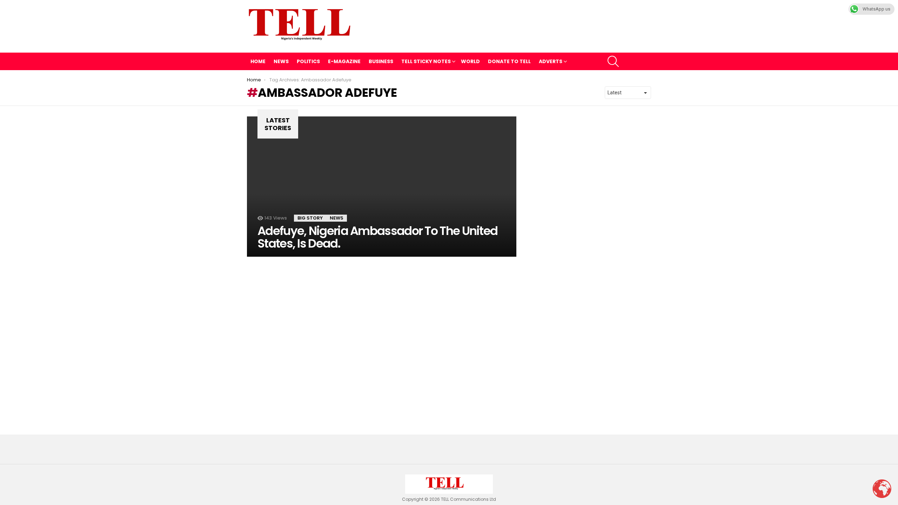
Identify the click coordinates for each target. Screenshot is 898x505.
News (281, 61)
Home (258, 61)
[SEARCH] (613, 61)
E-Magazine (344, 61)
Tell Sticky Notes (426, 61)
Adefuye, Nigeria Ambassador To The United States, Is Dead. (377, 237)
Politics (308, 61)
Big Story (310, 218)
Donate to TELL (509, 61)
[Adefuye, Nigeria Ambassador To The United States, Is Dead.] (381, 186)
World (470, 61)
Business (381, 61)
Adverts (550, 61)
